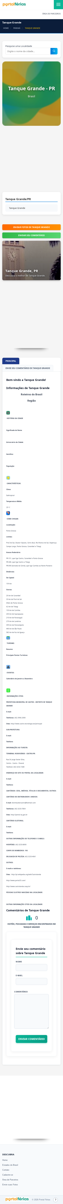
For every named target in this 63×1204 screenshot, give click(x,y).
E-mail (19, 975)
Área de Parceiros (10, 1180)
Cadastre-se (7, 1175)
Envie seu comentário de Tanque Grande (28, 368)
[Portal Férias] (14, 5)
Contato (5, 1170)
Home (4, 1160)
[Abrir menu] (58, 4)
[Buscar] (53, 51)
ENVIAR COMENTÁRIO (31, 1039)
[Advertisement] (31, 160)
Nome (19, 961)
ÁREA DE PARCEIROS (51, 13)
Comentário (21, 991)
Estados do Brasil (10, 1165)
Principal (11, 361)
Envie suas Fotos (10, 1184)
